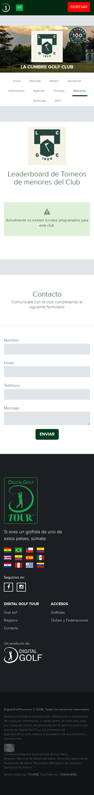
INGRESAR (80, 7)
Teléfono (12, 385)
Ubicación (74, 81)
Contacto (11, 628)
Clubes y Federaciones (69, 620)
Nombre (11, 340)
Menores (80, 91)
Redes (54, 81)
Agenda (38, 91)
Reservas (39, 100)
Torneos (59, 91)
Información (16, 91)
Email (9, 363)
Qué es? (10, 613)
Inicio (17, 81)
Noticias (35, 81)
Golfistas (58, 613)
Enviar (47, 434)
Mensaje (11, 408)
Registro (10, 620)
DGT (58, 100)
